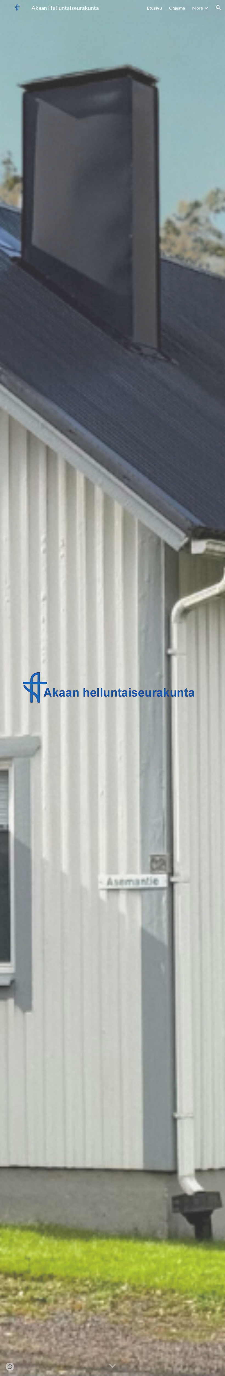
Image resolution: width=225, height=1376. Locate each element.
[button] (218, 7)
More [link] (197, 7)
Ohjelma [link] (177, 7)
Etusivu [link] (154, 7)
